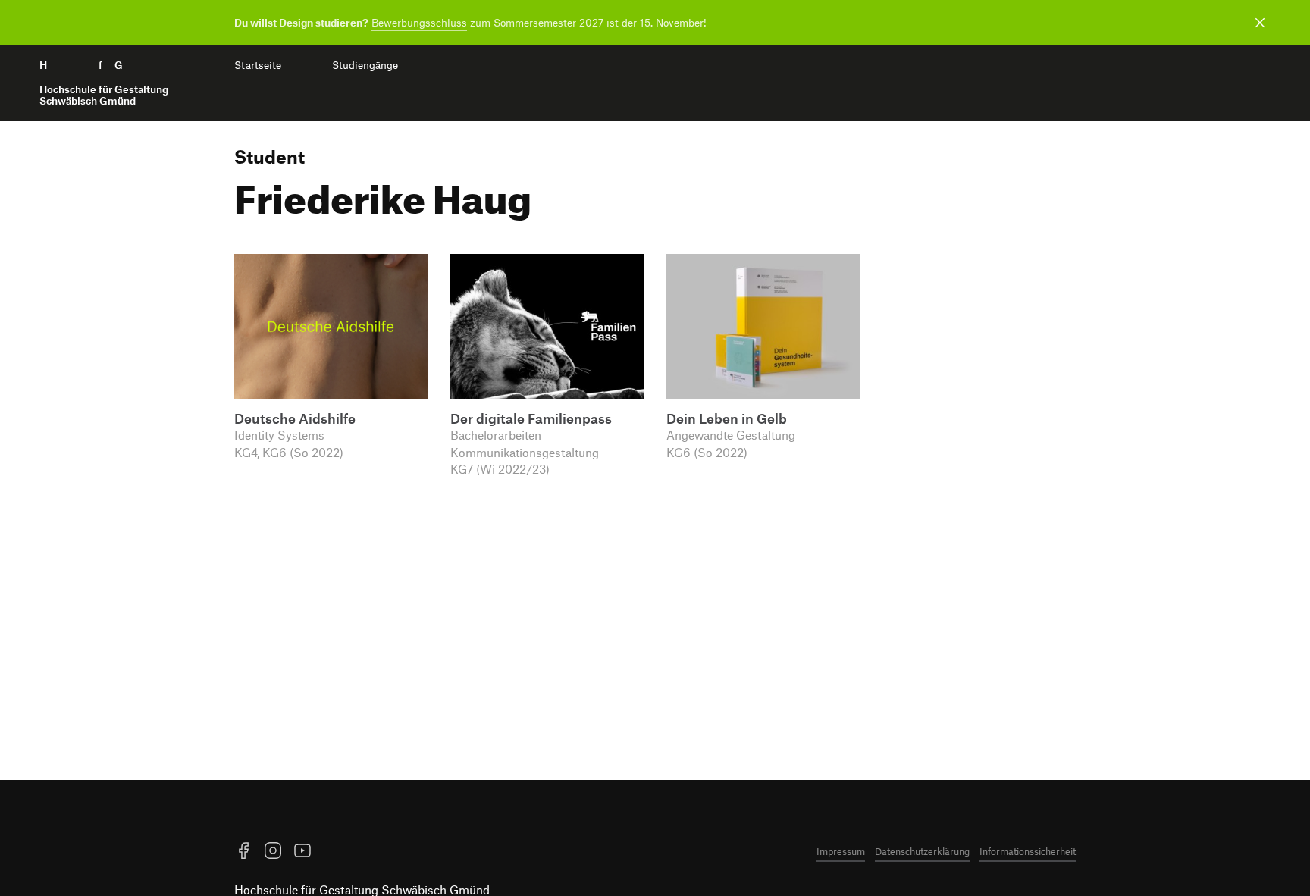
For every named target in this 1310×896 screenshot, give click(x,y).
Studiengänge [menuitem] (365, 65)
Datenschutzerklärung (922, 851)
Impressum (840, 851)
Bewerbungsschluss (419, 22)
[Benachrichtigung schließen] (1260, 22)
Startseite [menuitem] (257, 65)
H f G (103, 83)
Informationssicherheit (1027, 851)
